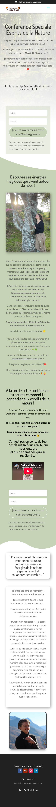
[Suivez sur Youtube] (25, 770)
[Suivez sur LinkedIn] (36, 770)
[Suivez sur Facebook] (20, 770)
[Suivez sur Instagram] (31, 770)
